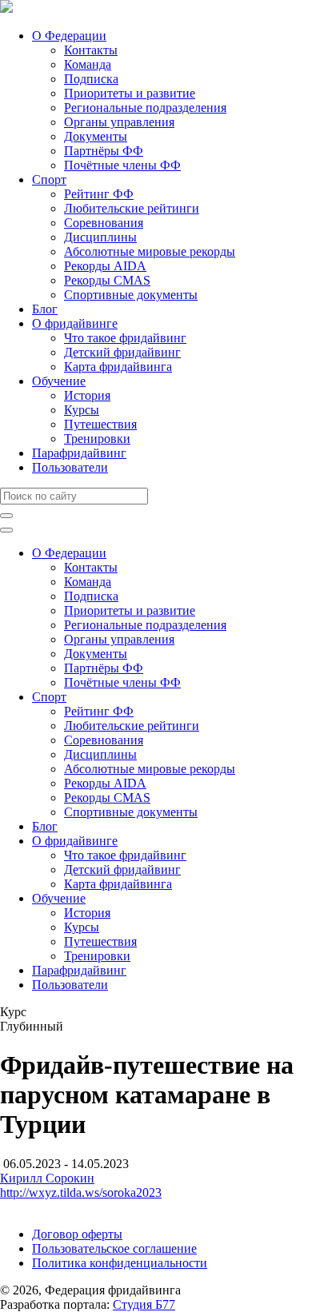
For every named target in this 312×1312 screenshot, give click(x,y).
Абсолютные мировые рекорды (149, 251)
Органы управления (119, 122)
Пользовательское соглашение (114, 1248)
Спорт (49, 179)
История (87, 395)
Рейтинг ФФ (99, 194)
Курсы (81, 410)
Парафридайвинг (79, 453)
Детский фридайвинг (122, 352)
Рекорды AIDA (105, 266)
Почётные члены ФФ (122, 165)
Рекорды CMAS (107, 280)
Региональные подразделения (145, 107)
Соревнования (103, 222)
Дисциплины (100, 237)
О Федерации (69, 35)
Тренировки (97, 438)
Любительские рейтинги (131, 208)
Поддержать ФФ (45, 1207)
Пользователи (70, 467)
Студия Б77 (144, 1304)
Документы (95, 136)
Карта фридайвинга (118, 366)
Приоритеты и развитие (129, 93)
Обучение (59, 381)
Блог (45, 309)
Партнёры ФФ (103, 151)
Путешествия (100, 424)
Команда (87, 64)
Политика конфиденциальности (119, 1263)
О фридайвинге (75, 323)
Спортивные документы (131, 294)
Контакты (91, 50)
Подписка (91, 79)
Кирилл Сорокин (47, 1178)
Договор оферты (77, 1234)
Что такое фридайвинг (125, 338)
